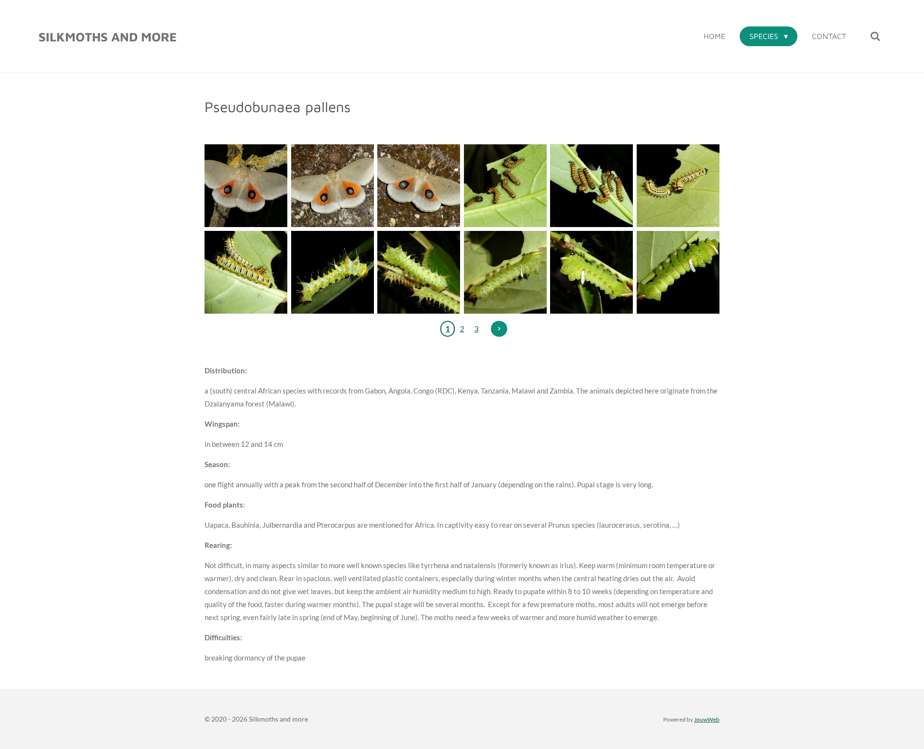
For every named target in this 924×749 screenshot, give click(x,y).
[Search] (875, 36)
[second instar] (678, 185)
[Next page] (499, 329)
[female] (418, 185)
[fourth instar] (592, 272)
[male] (246, 185)
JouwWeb (706, 719)
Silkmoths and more (107, 36)
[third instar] (332, 272)
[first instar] (505, 185)
